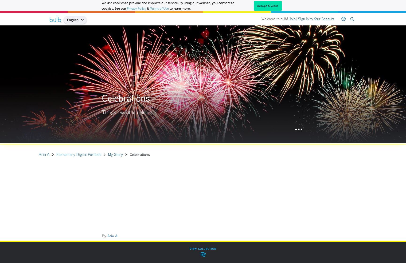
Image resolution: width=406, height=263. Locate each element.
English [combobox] (72, 20)
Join (292, 19)
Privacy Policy (136, 8)
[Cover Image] (203, 84)
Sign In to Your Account (316, 19)
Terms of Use (159, 8)
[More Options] (298, 129)
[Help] (343, 19)
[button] (84, 20)
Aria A (112, 236)
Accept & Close (268, 6)
